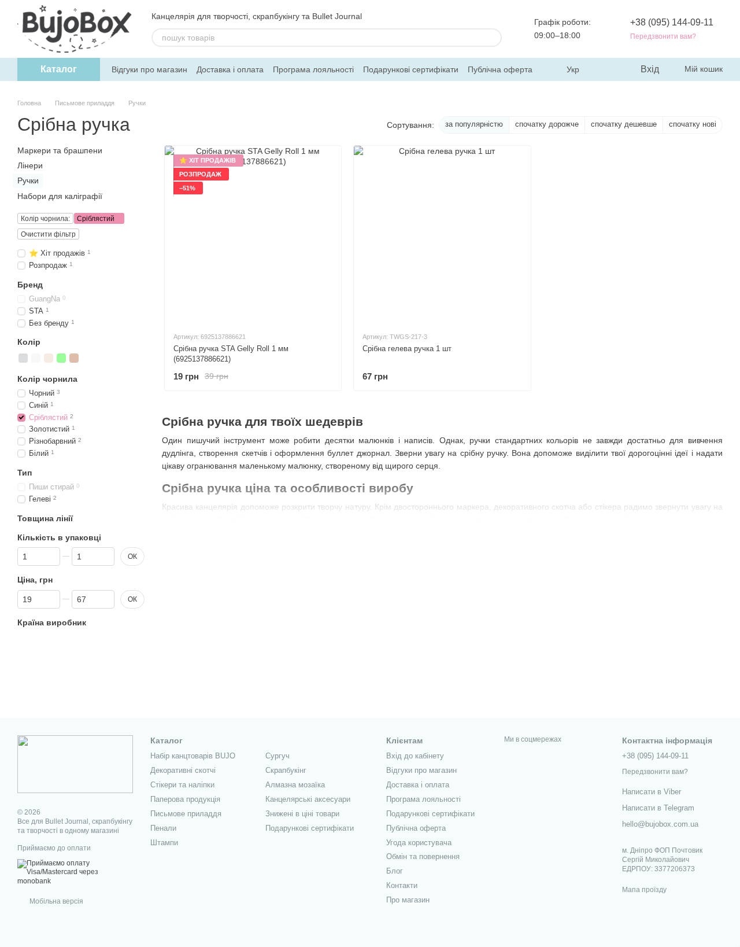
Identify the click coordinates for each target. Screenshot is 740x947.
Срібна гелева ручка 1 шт (407, 348)
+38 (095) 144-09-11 (671, 22)
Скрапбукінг (285, 770)
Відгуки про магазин (149, 69)
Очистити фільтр (48, 234)
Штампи (164, 842)
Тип (24, 472)
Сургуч (277, 755)
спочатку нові (692, 124)
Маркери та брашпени (59, 150)
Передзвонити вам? (663, 36)
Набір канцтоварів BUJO (192, 755)
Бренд (30, 284)
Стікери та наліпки (182, 784)
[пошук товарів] (492, 37)
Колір (28, 342)
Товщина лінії (45, 518)
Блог (394, 871)
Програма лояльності (313, 69)
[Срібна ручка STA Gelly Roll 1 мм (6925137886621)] (253, 234)
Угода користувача (419, 842)
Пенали (163, 828)
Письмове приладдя (185, 813)
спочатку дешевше (624, 124)
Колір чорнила (47, 378)
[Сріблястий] (23, 357)
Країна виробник (51, 622)
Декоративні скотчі (183, 770)
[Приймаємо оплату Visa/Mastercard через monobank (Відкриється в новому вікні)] (75, 872)
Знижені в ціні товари (302, 813)
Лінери (30, 165)
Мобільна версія (55, 901)
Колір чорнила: (45, 219)
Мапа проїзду (644, 890)
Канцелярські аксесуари (307, 799)
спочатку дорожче (547, 124)
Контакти (401, 885)
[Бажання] (607, 69)
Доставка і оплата (230, 69)
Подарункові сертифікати (410, 69)
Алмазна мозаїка (295, 784)
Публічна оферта (500, 69)
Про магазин (408, 900)
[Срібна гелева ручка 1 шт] (442, 234)
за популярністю (474, 124)
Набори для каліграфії (59, 195)
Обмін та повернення (423, 856)
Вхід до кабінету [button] (415, 755)
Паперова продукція (185, 799)
